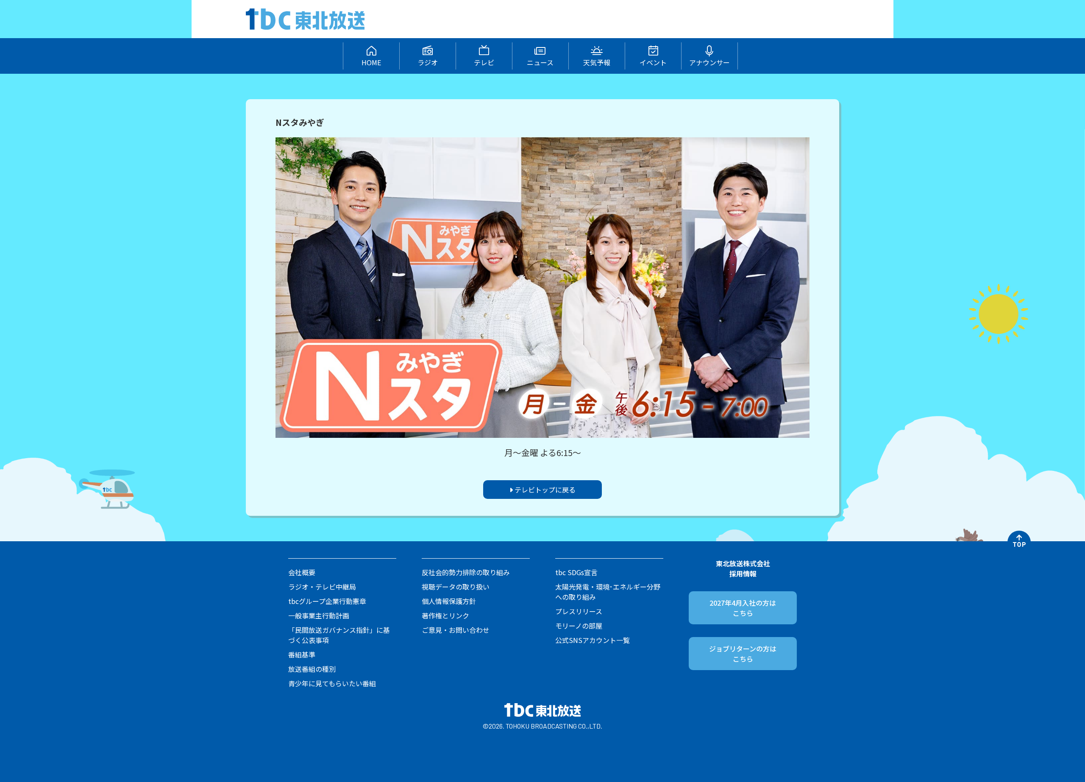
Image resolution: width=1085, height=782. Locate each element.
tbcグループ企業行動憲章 (327, 601)
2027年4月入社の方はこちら (742, 608)
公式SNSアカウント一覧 (592, 640)
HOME (371, 62)
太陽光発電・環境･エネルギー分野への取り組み (607, 592)
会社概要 (301, 572)
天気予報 (596, 62)
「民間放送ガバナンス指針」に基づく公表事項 (339, 635)
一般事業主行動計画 (318, 615)
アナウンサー (709, 62)
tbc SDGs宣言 (576, 572)
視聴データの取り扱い (456, 587)
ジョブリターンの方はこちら (742, 653)
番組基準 (301, 654)
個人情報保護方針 (449, 601)
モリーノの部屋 (578, 626)
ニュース (540, 62)
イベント (653, 62)
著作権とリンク (445, 615)
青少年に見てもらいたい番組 (332, 683)
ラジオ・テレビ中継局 (322, 587)
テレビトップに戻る (544, 489)
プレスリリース (578, 611)
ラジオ (427, 62)
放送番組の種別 (312, 669)
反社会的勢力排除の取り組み (466, 572)
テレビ (484, 62)
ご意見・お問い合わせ (456, 630)
